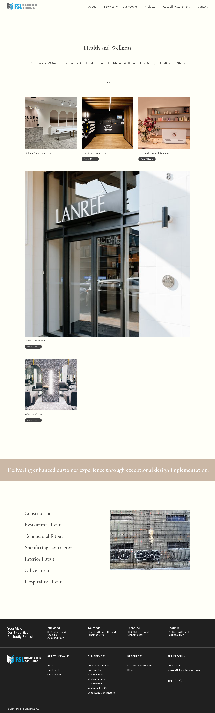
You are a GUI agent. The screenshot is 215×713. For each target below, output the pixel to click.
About (92, 6)
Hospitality (147, 63)
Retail (108, 82)
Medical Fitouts (96, 679)
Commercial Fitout (44, 536)
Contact (203, 6)
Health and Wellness (121, 63)
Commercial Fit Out (99, 665)
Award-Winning (50, 63)
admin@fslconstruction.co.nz (184, 670)
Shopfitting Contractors (49, 547)
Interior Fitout (39, 559)
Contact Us (174, 665)
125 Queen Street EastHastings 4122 (181, 633)
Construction (75, 63)
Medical (165, 63)
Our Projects (54, 674)
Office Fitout (38, 570)
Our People (129, 6)
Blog (130, 670)
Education (96, 63)
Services (109, 6)
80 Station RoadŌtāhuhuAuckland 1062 (56, 635)
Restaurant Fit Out (98, 688)
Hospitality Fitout (43, 582)
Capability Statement (176, 6)
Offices (180, 63)
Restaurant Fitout (43, 525)
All (32, 63)
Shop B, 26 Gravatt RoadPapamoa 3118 (102, 633)
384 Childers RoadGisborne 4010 (138, 633)
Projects (150, 6)
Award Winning (90, 159)
